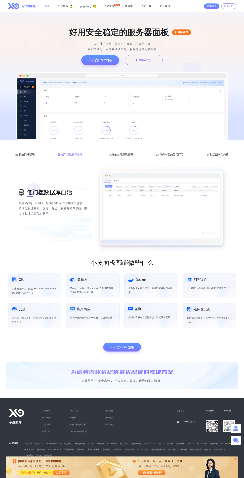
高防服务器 (136, 443)
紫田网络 (117, 449)
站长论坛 (100, 443)
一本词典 (172, 449)
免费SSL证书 (226, 443)
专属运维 (127, 6)
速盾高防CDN (150, 443)
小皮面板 (63, 6)
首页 (47, 6)
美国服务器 (80, 443)
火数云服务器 (195, 449)
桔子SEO (81, 449)
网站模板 (180, 443)
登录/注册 (212, 6)
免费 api (207, 449)
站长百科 (191, 443)
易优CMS (124, 443)
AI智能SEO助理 (55, 449)
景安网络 (107, 449)
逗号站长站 (69, 449)
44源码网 (182, 449)
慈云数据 (41, 449)
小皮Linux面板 (101, 60)
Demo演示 (144, 60)
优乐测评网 (29, 449)
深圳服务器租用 (158, 449)
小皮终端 (109, 6)
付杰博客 (68, 443)
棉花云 (90, 443)
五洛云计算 (129, 449)
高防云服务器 (143, 449)
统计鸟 (162, 443)
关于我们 (164, 6)
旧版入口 (228, 6)
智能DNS (39, 443)
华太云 (39, 455)
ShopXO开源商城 (54, 443)
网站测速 (28, 443)
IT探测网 (48, 455)
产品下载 (146, 6)
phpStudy (86, 6)
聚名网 (170, 443)
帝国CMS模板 (94, 449)
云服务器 (214, 443)
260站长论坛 (219, 449)
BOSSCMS (202, 443)
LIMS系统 (28, 455)
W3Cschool (112, 443)
